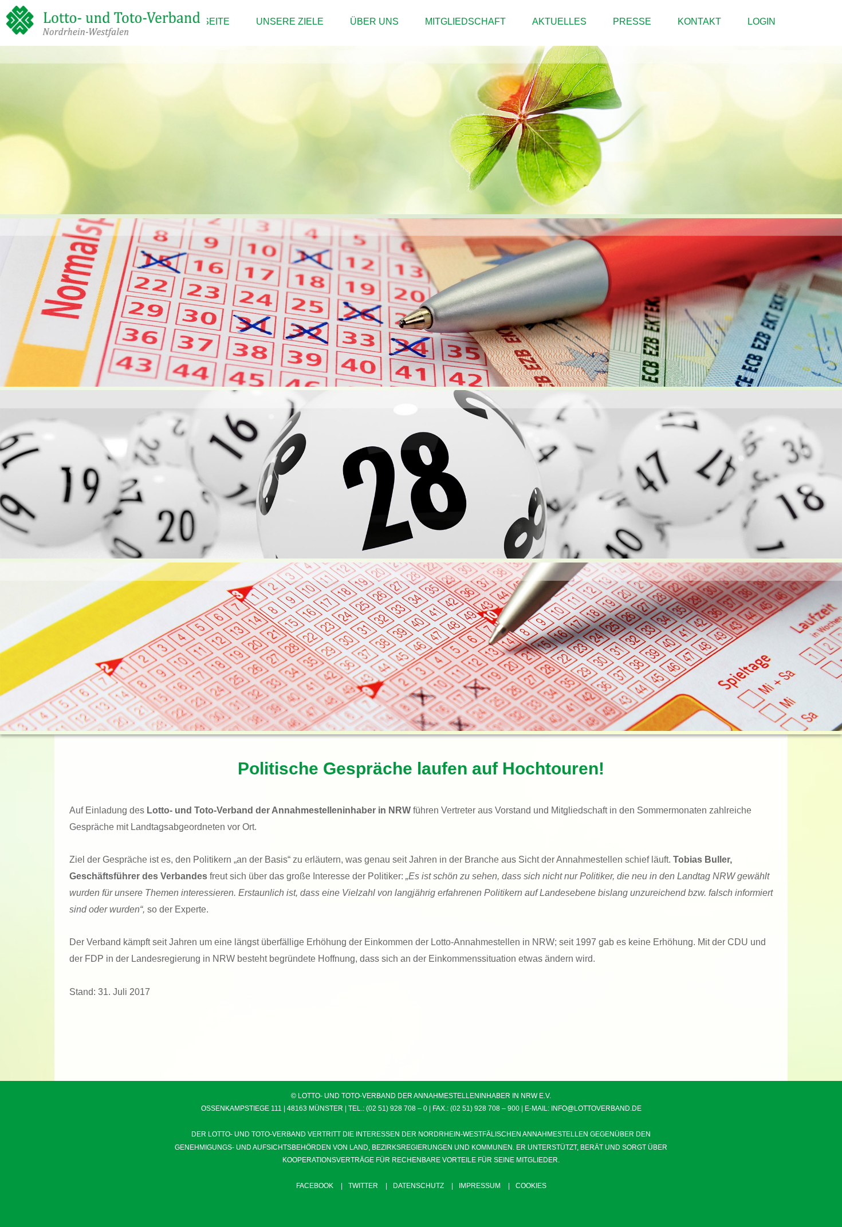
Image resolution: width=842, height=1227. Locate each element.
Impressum (480, 1186)
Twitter (363, 1186)
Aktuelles (559, 21)
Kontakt (699, 21)
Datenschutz (418, 1186)
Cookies (531, 1186)
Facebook (314, 1186)
